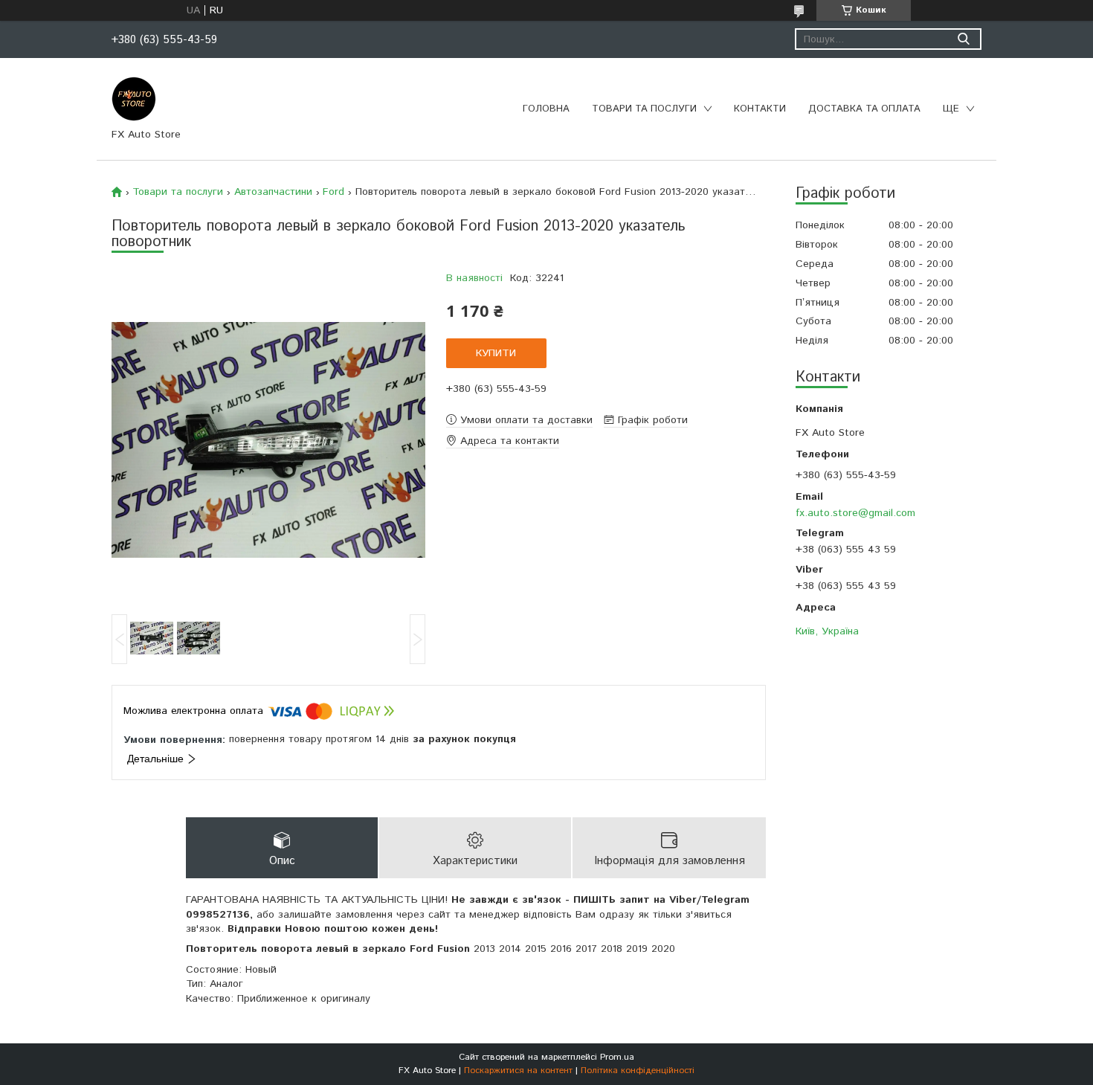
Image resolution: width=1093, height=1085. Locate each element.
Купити (496, 353)
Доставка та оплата (864, 109)
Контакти (760, 109)
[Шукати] (963, 39)
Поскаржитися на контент (518, 1070)
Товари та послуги (644, 109)
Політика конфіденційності (637, 1070)
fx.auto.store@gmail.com (855, 513)
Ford (333, 192)
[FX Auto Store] (134, 98)
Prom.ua (617, 1057)
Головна (546, 109)
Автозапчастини (273, 192)
